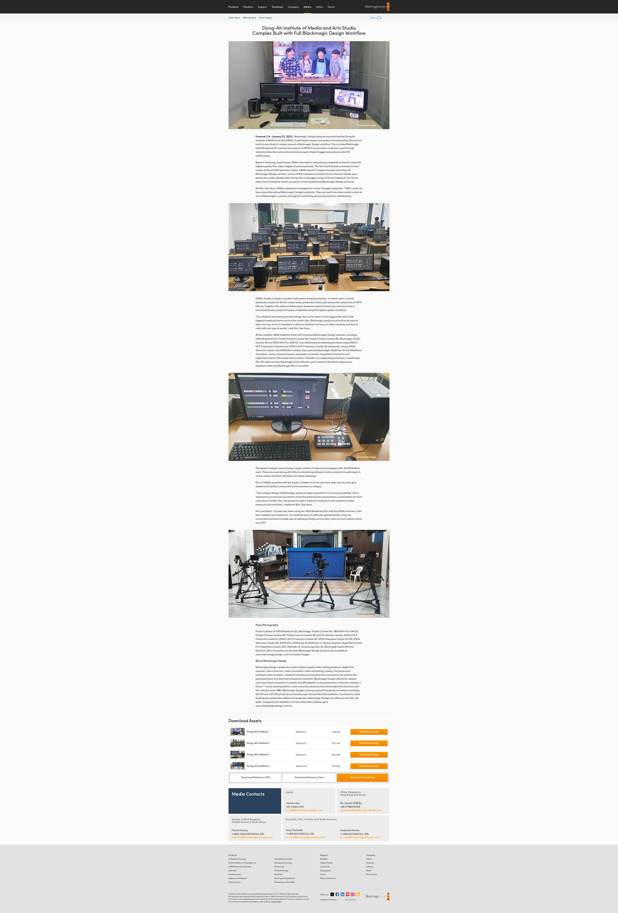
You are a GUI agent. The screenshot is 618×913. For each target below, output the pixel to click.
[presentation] (233, 85)
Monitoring (279, 866)
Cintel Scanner (235, 882)
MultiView (278, 874)
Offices (369, 859)
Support (262, 6)
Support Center (326, 863)
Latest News (234, 17)
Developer (277, 6)
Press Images (265, 17)
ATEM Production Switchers (240, 866)
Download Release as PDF (255, 777)
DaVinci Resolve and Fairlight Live (242, 863)
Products (234, 6)
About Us (370, 863)
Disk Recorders (235, 874)
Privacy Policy (371, 874)
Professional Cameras (237, 859)
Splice (319, 6)
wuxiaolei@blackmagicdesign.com (361, 810)
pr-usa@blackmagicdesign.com (305, 837)
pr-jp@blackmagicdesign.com (304, 810)
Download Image (366, 125)
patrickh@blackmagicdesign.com (252, 837)
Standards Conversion (283, 859)
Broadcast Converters (283, 863)
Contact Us (324, 866)
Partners (369, 866)
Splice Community (328, 878)
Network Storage (281, 870)
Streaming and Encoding (284, 882)
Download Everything (362, 777)
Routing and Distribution (284, 878)
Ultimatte (232, 870)
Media (307, 6)
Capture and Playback (238, 878)
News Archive (249, 17)
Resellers (248, 6)
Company (293, 6)
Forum (331, 6)
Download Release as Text (309, 777)
